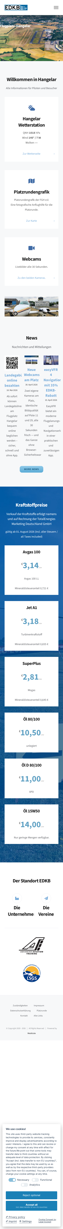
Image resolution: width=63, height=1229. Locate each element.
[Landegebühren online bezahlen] (12, 363)
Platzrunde (42, 1010)
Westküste (32, 1033)
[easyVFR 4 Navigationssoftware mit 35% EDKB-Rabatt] (51, 360)
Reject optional (31, 1195)
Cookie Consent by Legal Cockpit (47, 1220)
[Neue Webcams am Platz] (31, 360)
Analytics (34, 1184)
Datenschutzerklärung (20, 1010)
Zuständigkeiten (20, 1005)
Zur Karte (31, 221)
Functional (46, 1179)
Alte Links (38, 1015)
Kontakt (24, 1015)
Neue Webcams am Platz (32, 375)
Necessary (23, 1179)
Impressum (39, 1005)
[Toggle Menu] (56, 7)
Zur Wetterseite (31, 154)
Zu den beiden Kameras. (32, 278)
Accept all (31, 1205)
